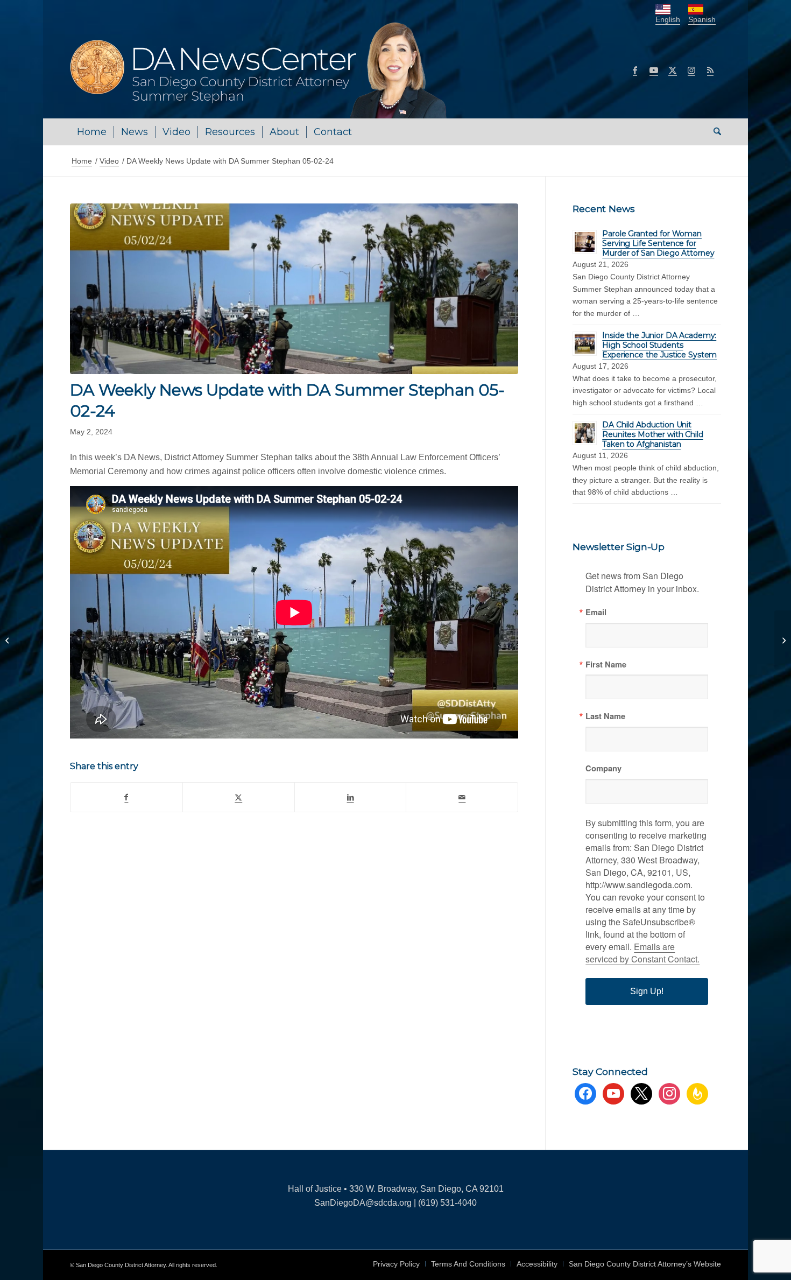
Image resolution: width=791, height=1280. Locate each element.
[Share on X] (238, 797)
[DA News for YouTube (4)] (294, 288)
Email (595, 612)
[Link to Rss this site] (710, 70)
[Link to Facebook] (635, 70)
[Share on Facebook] (126, 797)
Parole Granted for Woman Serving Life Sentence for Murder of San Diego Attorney (658, 243)
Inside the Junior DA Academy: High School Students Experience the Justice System (659, 345)
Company (603, 768)
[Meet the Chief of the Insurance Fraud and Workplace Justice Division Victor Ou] (8, 640)
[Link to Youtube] (654, 70)
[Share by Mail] (462, 797)
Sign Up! (646, 991)
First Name (605, 664)
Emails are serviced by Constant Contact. (642, 952)
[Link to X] (673, 70)
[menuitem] (92, 131)
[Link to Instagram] (691, 70)
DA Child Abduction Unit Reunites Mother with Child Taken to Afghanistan (652, 434)
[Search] (714, 131)
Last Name (605, 716)
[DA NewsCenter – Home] (259, 70)
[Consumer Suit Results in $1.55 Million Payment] (782, 640)
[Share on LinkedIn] (350, 797)
